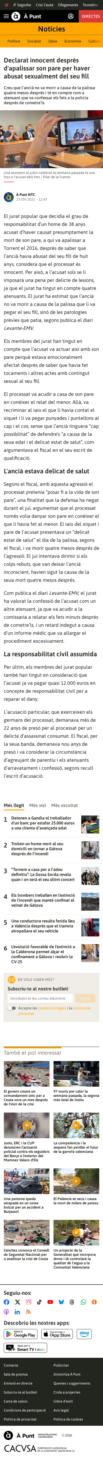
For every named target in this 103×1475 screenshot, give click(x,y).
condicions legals (52, 1008)
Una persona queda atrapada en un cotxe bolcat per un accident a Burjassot (24, 1205)
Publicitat (61, 1365)
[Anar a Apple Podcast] (7, 1312)
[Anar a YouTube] (51, 1302)
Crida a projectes (67, 1392)
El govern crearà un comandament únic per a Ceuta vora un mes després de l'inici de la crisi (26, 1097)
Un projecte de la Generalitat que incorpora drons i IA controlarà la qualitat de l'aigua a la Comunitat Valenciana (75, 1258)
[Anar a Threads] (73, 1302)
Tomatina (90, 5)
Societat (34, 41)
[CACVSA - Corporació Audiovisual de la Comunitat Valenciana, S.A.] (40, 1448)
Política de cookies (68, 1419)
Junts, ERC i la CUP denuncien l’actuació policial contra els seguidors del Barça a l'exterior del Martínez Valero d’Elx (27, 1151)
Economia (72, 41)
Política (14, 41)
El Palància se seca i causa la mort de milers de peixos (76, 1201)
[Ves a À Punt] (26, 16)
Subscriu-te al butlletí (20, 1392)
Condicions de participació (25, 1410)
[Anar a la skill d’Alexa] (84, 1334)
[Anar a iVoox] (95, 1302)
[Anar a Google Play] (21, 1334)
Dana (52, 41)
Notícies (51, 28)
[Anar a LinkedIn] (18, 1312)
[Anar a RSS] (30, 1312)
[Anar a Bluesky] (62, 1302)
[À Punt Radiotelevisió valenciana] (30, 1435)
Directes (91, 16)
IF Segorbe (22, 5)
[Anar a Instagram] (29, 1302)
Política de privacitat (20, 1419)
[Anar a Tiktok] (40, 1302)
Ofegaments (68, 5)
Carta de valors (16, 1401)
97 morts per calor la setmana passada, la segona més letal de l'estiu (76, 1095)
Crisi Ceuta (44, 5)
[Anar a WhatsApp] (84, 1302)
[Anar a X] (18, 1302)
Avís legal (61, 1410)
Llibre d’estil (63, 1401)
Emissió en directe (18, 1383)
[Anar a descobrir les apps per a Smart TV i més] (25, 1348)
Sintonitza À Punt (67, 1374)
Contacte (11, 1365)
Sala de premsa (16, 1374)
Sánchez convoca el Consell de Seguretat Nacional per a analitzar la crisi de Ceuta (26, 1254)
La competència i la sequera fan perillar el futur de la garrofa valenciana (76, 1147)
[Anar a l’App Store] (57, 1334)
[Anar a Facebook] (7, 1302)
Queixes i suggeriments (72, 1383)
